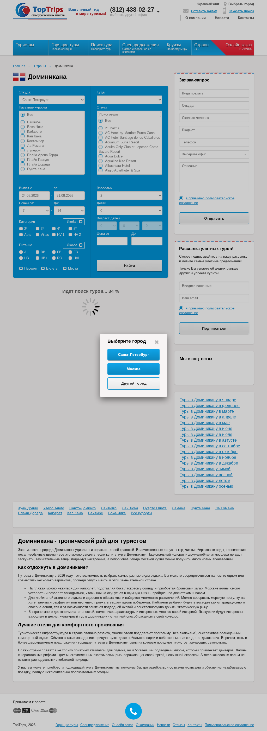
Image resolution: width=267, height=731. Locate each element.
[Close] (156, 342)
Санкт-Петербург (133, 354)
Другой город (134, 383)
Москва (134, 369)
